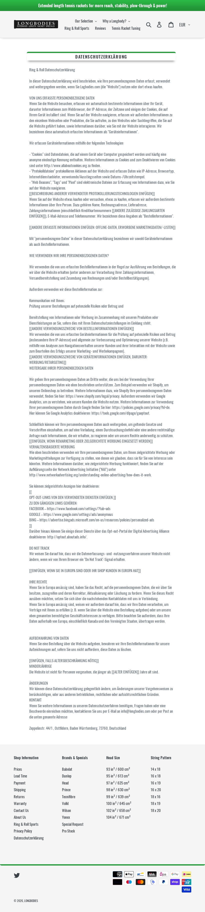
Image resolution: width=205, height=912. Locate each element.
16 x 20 (156, 789)
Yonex (66, 817)
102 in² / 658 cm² (118, 810)
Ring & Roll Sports (26, 824)
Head (65, 782)
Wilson (66, 810)
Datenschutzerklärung (29, 837)
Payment (20, 782)
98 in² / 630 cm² (118, 789)
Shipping (20, 789)
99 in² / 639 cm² (118, 796)
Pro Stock (68, 830)
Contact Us (21, 810)
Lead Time (20, 775)
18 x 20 (156, 810)
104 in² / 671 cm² (118, 817)
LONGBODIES (31, 900)
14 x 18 (155, 769)
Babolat (67, 769)
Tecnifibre (68, 796)
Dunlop (67, 775)
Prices (18, 769)
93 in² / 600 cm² (118, 769)
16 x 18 (155, 775)
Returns (19, 796)
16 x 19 (156, 782)
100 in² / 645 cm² (118, 803)
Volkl (65, 803)
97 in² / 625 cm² (117, 782)
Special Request (73, 824)
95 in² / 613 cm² (117, 775)
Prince (66, 789)
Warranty (20, 803)
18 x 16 (155, 796)
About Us (20, 817)
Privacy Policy (23, 830)
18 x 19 (155, 803)
